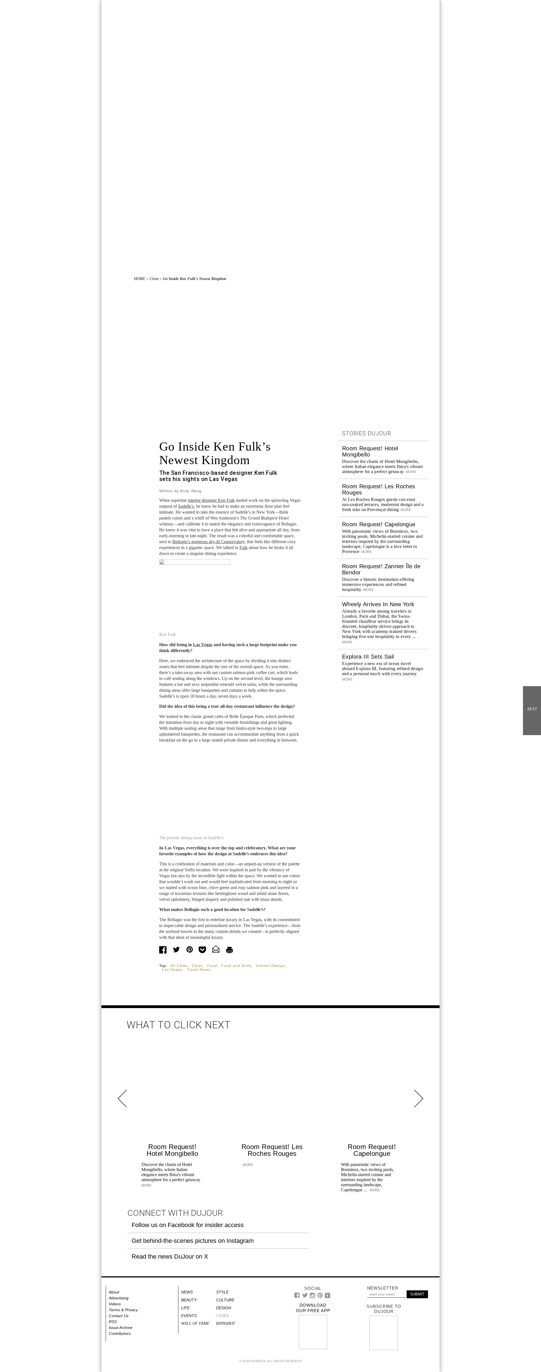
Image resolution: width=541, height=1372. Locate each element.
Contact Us (118, 1315)
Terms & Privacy (123, 1310)
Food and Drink (236, 966)
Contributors (120, 1333)
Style (222, 1292)
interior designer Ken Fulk (211, 500)
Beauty (189, 1300)
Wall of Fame (195, 1323)
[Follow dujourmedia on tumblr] (328, 1297)
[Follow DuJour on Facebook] (297, 1296)
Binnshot (225, 1323)
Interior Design (270, 966)
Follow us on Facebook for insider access (188, 1224)
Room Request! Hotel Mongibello (172, 1150)
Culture (225, 1300)
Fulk (244, 547)
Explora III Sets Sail (368, 656)
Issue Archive (120, 1327)
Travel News (199, 970)
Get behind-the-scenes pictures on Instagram (193, 1240)
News (187, 1292)
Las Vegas (202, 644)
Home (139, 279)
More (410, 472)
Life (185, 1308)
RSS (113, 1321)
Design (223, 1308)
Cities (154, 279)
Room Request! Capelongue (379, 524)
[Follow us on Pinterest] (319, 1296)
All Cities (179, 966)
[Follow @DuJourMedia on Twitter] (305, 1296)
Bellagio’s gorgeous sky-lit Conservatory (208, 541)
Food (212, 966)
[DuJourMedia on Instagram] (312, 1297)
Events (189, 1315)
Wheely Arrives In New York (378, 604)
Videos (115, 1304)
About (114, 1292)
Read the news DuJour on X (170, 1256)
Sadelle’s (186, 506)
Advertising (118, 1298)
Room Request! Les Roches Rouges (272, 1150)
